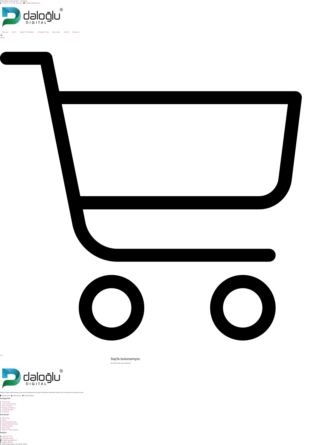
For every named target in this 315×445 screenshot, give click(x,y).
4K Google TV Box (43, 32)
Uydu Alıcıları (56, 32)
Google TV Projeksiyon (27, 32)
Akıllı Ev (14, 32)
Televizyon (5, 32)
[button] (1, 35)
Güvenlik (66, 32)
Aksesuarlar (75, 32)
